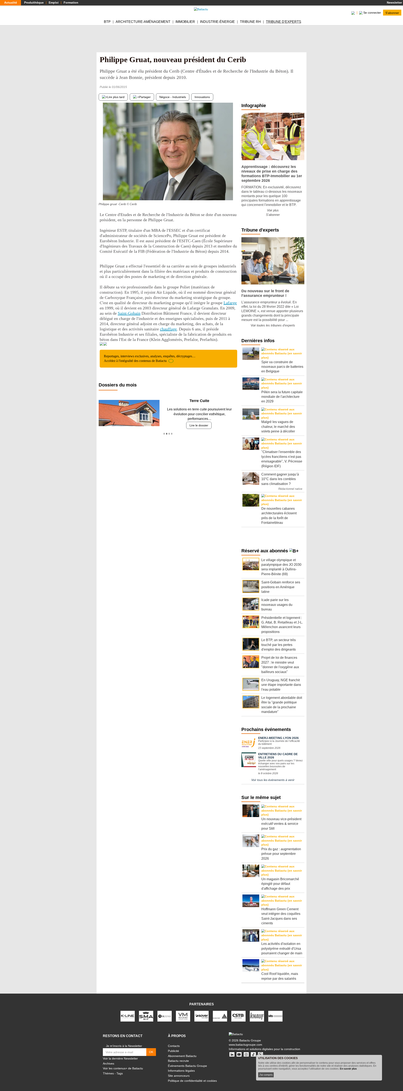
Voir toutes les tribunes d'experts (273, 325)
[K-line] (127, 1016)
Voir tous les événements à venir (272, 780)
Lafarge (230, 302)
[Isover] (201, 1016)
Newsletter (394, 2)
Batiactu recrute (178, 1060)
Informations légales (181, 1070)
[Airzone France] (164, 1016)
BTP (107, 22)
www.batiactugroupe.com (245, 1044)
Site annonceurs (179, 1075)
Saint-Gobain (129, 313)
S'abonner (392, 12)
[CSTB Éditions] (238, 1016)
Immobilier (185, 22)
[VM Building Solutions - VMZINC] (183, 1016)
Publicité (173, 1051)
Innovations (202, 97)
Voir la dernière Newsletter (120, 1058)
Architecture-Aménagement (143, 22)
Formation (71, 2)
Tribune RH (250, 22)
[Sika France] (220, 1016)
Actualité (10, 2)
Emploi (54, 2)
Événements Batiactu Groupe (187, 1065)
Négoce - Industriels (172, 97)
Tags (119, 1073)
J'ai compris (266, 1074)
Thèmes (108, 1073)
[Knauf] (257, 1016)
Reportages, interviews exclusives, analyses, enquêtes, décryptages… (149, 358)
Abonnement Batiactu (182, 1056)
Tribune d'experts (283, 22)
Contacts (174, 1046)
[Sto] (275, 1016)
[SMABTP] (146, 1016)
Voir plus (273, 210)
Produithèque (34, 2)
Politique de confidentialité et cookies (192, 1080)
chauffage (168, 329)
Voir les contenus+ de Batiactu (123, 1068)
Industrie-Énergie (217, 22)
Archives (108, 1063)
